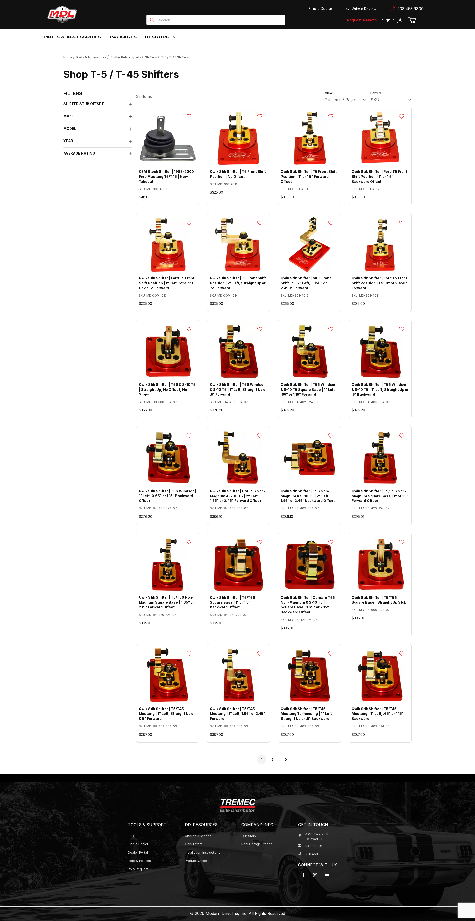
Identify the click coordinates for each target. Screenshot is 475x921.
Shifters (151, 57)
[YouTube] (327, 875)
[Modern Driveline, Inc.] (85, 14)
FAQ (131, 836)
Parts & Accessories (91, 57)
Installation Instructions (202, 852)
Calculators (194, 844)
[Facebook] (303, 875)
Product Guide (196, 861)
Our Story (248, 836)
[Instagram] (315, 875)
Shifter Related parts (126, 57)
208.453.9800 (409, 8)
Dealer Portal (138, 852)
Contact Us (314, 846)
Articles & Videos (198, 836)
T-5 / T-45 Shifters (175, 57)
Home (67, 57)
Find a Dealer (320, 8)
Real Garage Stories (256, 844)
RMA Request (138, 869)
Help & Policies (139, 861)
